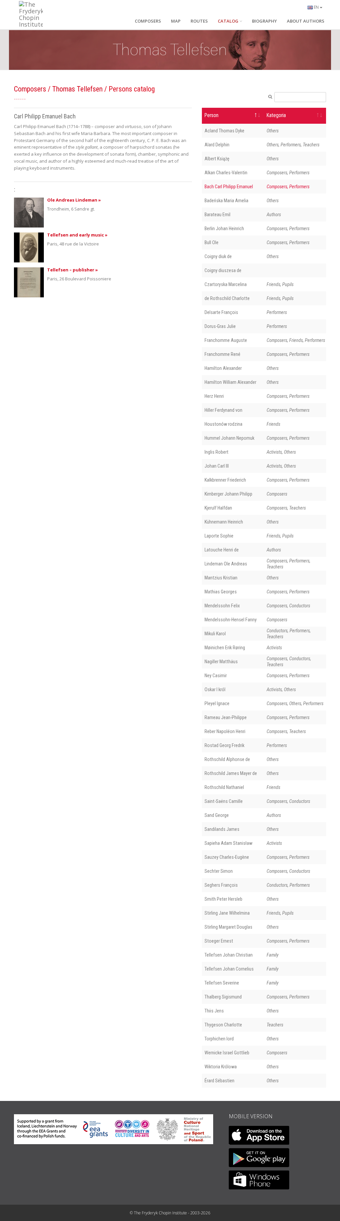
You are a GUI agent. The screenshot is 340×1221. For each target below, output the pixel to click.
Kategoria (276, 115)
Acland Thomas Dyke (224, 130)
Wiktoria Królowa (221, 1066)
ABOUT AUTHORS (305, 21)
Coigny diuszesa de (223, 270)
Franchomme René (222, 354)
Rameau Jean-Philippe (226, 717)
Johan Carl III (217, 466)
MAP (176, 21)
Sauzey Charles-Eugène (227, 857)
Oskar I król (215, 689)
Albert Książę (217, 158)
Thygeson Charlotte (223, 1024)
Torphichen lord (219, 1038)
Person (211, 115)
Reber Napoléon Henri (225, 731)
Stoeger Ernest (219, 941)
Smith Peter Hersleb (223, 899)
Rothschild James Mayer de (231, 773)
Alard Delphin (217, 144)
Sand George (217, 815)
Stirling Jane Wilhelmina (227, 913)
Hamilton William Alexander (230, 382)
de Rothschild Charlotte (227, 298)
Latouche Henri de (222, 549)
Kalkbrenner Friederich (225, 480)
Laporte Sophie (219, 535)
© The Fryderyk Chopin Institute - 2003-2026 (170, 1213)
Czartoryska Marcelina (226, 284)
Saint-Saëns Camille (224, 801)
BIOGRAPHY (264, 21)
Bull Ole (211, 242)
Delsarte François (221, 312)
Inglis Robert (216, 452)
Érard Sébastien (219, 1080)
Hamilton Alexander (223, 368)
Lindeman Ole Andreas (226, 563)
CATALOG (228, 21)
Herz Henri (214, 396)
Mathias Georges (221, 591)
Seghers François (221, 885)
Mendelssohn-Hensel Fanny (231, 619)
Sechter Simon (219, 871)
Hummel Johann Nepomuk (229, 438)
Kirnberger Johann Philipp (228, 494)
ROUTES (199, 21)
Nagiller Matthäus (221, 661)
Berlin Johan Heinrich (224, 228)
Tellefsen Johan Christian (229, 955)
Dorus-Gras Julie (220, 326)
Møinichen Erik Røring (225, 647)
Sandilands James (222, 829)
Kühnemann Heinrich (224, 522)
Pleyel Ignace (217, 703)
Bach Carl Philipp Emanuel (229, 186)
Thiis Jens (214, 1010)
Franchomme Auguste (226, 340)
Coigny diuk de (218, 256)
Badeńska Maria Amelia (226, 200)
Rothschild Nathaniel (224, 787)
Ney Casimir (216, 675)
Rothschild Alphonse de (227, 759)
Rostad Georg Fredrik (224, 745)
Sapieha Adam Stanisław (228, 843)
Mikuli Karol (215, 633)
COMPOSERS (148, 21)
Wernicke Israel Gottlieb (227, 1052)
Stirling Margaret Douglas (228, 927)
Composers (30, 89)
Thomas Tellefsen (77, 89)
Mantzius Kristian (221, 577)
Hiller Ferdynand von (223, 410)
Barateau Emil (217, 214)
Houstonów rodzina (223, 424)
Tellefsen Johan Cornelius (229, 969)
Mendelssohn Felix (222, 605)
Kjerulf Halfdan (218, 508)
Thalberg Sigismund (223, 996)
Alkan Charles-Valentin (226, 172)
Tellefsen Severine (222, 983)
